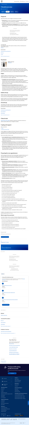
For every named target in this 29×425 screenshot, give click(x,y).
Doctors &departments (12, 11)
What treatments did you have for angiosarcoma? (8, 292)
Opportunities (13, 34)
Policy (10, 34)
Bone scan (2, 52)
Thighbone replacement (4, 315)
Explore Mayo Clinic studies (5, 120)
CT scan (2, 54)
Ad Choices (17, 34)
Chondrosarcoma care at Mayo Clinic (6, 51)
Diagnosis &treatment (7, 11)
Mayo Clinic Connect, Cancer (5, 129)
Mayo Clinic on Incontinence (13, 348)
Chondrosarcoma (6, 7)
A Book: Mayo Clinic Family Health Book (6, 331)
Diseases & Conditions (4, 4)
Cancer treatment (3, 111)
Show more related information (5, 56)
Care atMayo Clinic (16, 11)
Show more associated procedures (5, 326)
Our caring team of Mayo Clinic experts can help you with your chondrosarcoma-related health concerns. (13, 46)
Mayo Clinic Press (11, 343)
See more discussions (6, 304)
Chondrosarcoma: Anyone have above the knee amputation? (10, 299)
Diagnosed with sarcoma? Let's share (7, 285)
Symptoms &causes (3, 11)
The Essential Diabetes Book (13, 350)
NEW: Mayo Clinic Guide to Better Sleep (14, 345)
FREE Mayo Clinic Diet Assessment (13, 352)
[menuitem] (3, 12)
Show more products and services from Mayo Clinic (7, 333)
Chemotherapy (3, 113)
